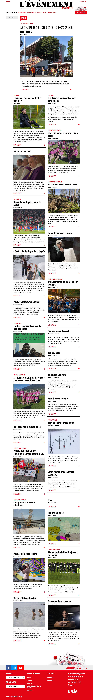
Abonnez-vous (81, 13)
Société (17, 199)
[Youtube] (20, 667)
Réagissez (12, 17)
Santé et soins (52, 12)
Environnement (31, 12)
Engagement (19, 375)
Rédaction (29, 683)
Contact (71, 685)
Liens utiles (30, 691)
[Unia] (73, 691)
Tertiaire (53, 420)
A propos (29, 680)
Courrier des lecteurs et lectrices (34, 687)
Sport (44, 12)
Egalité (39, 12)
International (22, 12)
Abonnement (50, 677)
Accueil (29, 677)
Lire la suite (25, 89)
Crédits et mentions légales (14, 697)
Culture (17, 323)
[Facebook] (8, 667)
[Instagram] (14, 667)
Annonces (50, 680)
